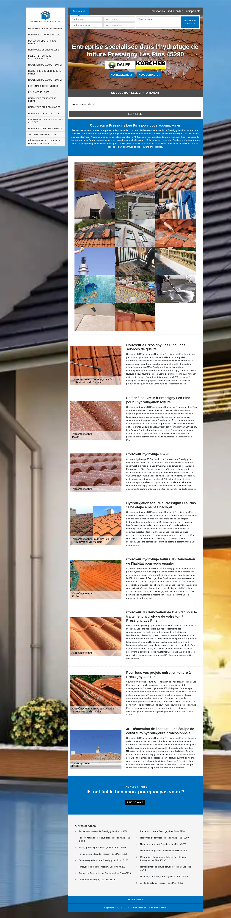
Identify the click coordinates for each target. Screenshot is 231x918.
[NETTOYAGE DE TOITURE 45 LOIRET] (135, 176)
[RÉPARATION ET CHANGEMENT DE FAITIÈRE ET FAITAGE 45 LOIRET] (135, 317)
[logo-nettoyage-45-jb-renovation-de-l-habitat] (45, 16)
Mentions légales (137, 907)
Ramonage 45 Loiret (38, 92)
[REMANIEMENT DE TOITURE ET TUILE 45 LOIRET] (135, 289)
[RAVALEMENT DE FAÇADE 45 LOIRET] (175, 204)
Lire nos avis (135, 802)
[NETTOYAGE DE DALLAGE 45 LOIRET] (175, 289)
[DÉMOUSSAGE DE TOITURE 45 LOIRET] (175, 176)
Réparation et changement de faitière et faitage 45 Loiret (44, 142)
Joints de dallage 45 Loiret (42, 134)
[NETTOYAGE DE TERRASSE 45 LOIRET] (135, 261)
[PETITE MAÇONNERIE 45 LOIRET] (175, 233)
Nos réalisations (121, 75)
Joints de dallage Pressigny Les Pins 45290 (161, 883)
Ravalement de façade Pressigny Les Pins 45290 (103, 831)
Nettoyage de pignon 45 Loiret (44, 50)
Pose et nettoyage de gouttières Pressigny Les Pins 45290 (104, 839)
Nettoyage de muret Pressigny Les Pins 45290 (163, 844)
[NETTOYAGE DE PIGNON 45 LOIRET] (94, 204)
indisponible (158, 11)
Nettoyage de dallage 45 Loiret (45, 128)
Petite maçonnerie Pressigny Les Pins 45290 (162, 831)
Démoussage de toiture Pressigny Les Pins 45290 (103, 860)
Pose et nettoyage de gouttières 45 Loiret (39, 57)
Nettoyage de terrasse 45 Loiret (42, 99)
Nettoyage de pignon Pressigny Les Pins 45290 (102, 847)
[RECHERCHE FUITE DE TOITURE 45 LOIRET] (94, 233)
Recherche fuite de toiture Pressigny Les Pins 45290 (105, 873)
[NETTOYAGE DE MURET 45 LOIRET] (175, 261)
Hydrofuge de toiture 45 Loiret (45, 29)
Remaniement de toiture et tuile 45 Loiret (45, 120)
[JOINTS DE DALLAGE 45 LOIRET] (94, 317)
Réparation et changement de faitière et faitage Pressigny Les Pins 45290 (163, 859)
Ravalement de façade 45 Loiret (45, 65)
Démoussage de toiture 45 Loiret (42, 42)
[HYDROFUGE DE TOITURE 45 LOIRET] (94, 176)
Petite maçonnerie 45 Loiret (43, 86)
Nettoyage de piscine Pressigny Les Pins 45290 (163, 850)
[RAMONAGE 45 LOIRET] (94, 261)
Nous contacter (149, 75)
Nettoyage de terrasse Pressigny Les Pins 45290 (164, 837)
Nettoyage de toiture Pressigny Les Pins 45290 (102, 866)
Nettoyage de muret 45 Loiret (44, 107)
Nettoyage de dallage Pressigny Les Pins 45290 (164, 876)
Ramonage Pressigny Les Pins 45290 (97, 879)
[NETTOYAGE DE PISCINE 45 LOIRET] (94, 289)
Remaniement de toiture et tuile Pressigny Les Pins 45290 (165, 868)
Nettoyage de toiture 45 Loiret (44, 35)
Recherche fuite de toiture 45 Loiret (44, 72)
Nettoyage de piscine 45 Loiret (44, 113)
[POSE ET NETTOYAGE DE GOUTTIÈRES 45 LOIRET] (135, 204)
